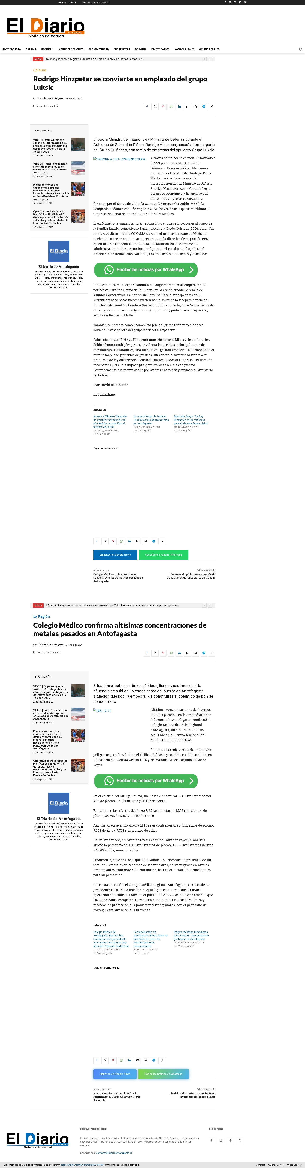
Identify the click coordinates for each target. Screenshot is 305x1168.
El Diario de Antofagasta (50, 98)
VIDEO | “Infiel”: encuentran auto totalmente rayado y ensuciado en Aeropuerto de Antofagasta (50, 168)
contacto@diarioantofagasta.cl (114, 1152)
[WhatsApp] (171, 106)
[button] (301, 49)
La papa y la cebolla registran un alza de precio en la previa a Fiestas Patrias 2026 (94, 59)
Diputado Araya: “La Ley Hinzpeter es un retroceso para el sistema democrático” (191, 420)
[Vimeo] (240, 3)
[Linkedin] (179, 106)
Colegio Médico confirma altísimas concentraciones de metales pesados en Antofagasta (118, 577)
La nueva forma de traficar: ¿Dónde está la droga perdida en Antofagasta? (151, 420)
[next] (210, 59)
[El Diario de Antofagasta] (58, 251)
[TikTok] (230, 1140)
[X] (235, 3)
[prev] (204, 59)
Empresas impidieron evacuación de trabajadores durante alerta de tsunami (191, 575)
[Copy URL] (211, 106)
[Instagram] (230, 3)
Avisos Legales (294, 1164)
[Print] (195, 106)
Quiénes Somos (276, 1164)
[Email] (187, 106)
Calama (39, 70)
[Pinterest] (163, 106)
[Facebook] (225, 3)
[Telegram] (203, 106)
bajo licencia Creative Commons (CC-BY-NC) (82, 1164)
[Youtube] (245, 3)
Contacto (260, 1164)
